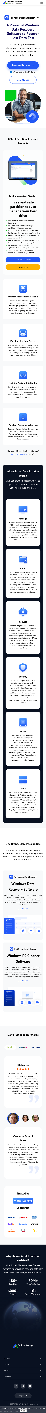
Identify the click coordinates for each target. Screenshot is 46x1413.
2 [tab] (21, 123)
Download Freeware (21, 65)
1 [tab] (17, 123)
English (22, 1396)
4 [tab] (28, 123)
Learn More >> (23, 80)
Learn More (22, 267)
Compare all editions (19, 454)
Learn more (14, 1411)
